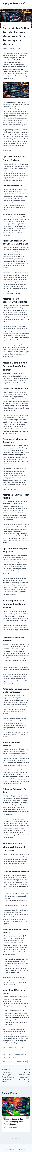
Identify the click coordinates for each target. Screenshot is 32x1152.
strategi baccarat (22, 1061)
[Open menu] (28, 3)
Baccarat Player (8, 1054)
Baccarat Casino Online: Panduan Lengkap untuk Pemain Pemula (13, 1121)
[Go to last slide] (4, 1117)
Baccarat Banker (8, 1047)
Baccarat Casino (20, 1047)
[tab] (12, 1138)
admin (5, 48)
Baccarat (6, 25)
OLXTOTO (22, 1149)
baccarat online (17, 1051)
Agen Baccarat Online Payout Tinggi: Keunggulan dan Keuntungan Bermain (8, 1075)
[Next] (27, 1117)
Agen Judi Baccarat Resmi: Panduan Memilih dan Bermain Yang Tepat (24, 1075)
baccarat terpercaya (20, 1054)
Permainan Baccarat (9, 1061)
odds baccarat (17, 1058)
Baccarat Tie (7, 1058)
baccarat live (7, 1051)
